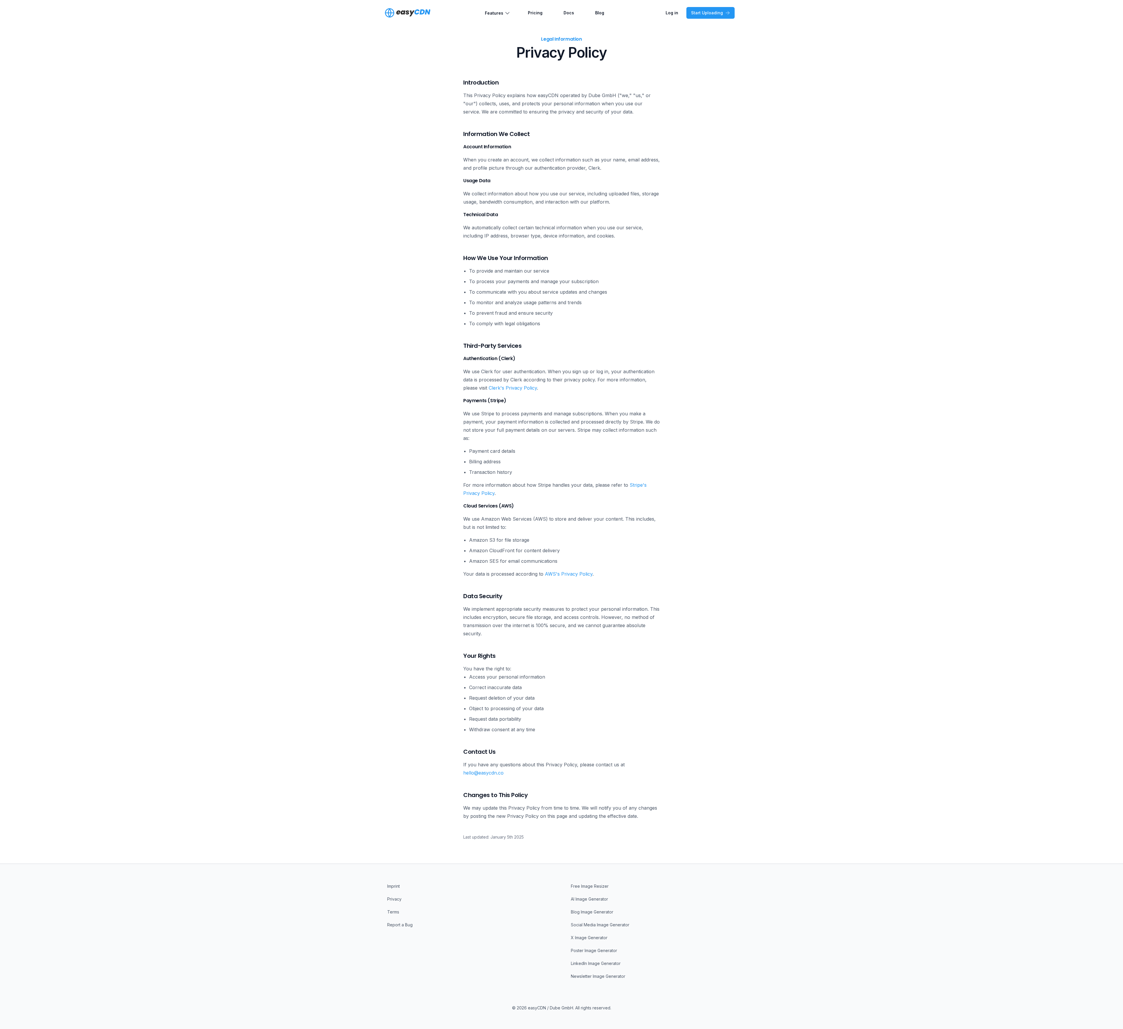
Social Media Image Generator (600, 924)
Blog (599, 12)
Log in (672, 12)
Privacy (394, 898)
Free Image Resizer (590, 886)
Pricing (535, 12)
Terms (393, 911)
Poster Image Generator (594, 950)
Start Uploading (707, 12)
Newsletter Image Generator (598, 976)
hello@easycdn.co (483, 773)
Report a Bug (400, 924)
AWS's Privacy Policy (568, 574)
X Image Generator (589, 937)
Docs (569, 12)
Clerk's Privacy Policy (513, 388)
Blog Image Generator (592, 911)
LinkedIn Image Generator (596, 963)
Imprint (393, 886)
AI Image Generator (589, 898)
